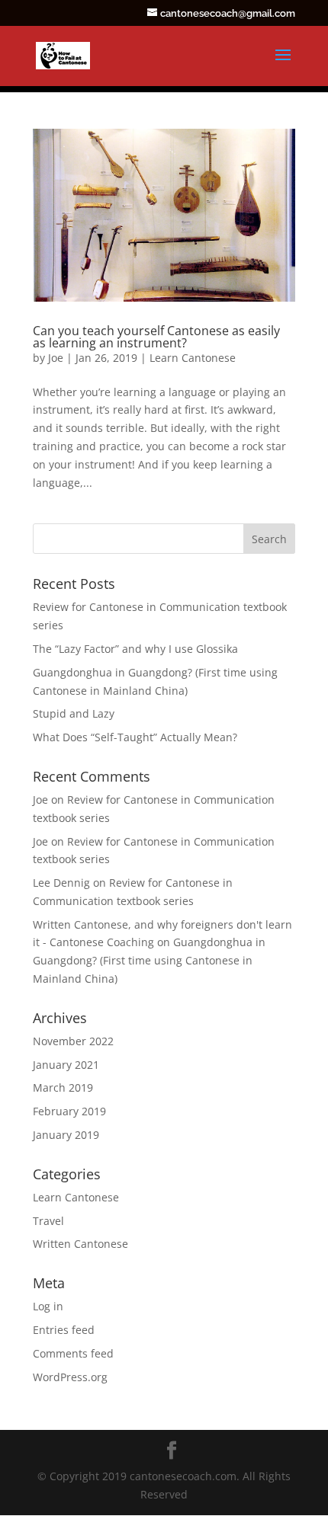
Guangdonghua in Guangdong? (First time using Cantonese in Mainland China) (149, 960)
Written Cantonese (80, 1243)
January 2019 (66, 1134)
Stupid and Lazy (73, 713)
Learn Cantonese (193, 357)
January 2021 (66, 1064)
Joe (55, 357)
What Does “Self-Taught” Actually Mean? (135, 737)
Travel (48, 1221)
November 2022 (73, 1041)
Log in (48, 1306)
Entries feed (64, 1330)
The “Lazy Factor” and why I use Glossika (135, 648)
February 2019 (69, 1111)
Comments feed (73, 1353)
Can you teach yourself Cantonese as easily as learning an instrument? (156, 336)
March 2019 (63, 1087)
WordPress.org (70, 1377)
